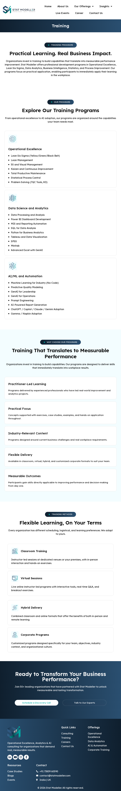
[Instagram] (20, 757)
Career (79, 13)
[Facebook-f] (26, 757)
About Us (62, 6)
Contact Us (96, 13)
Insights (104, 6)
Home (48, 6)
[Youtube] (15, 757)
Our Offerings (82, 6)
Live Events (62, 13)
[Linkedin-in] (9, 757)
